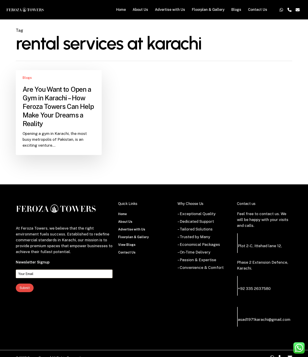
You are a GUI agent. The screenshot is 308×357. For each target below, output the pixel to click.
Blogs (27, 78)
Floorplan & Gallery (133, 237)
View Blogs (127, 245)
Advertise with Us (131, 229)
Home (122, 214)
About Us (125, 221)
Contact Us (127, 252)
